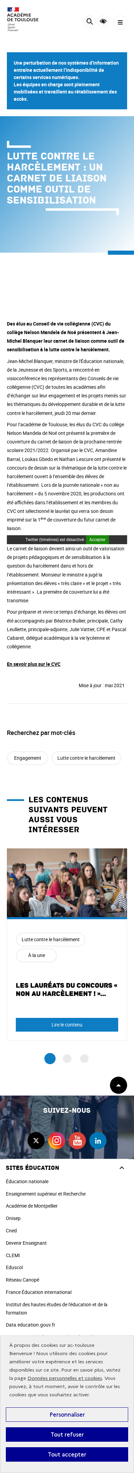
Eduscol (14, 1267)
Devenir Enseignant (26, 1243)
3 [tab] (84, 1058)
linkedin (98, 1140)
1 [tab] (50, 1058)
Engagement (27, 758)
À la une (36, 955)
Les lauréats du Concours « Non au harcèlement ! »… (66, 989)
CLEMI (13, 1255)
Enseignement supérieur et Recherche (46, 1193)
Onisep (13, 1218)
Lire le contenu (67, 1024)
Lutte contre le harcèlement (86, 758)
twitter (36, 1140)
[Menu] (120, 22)
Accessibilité (103, 21)
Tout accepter (67, 1454)
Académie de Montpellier (32, 1205)
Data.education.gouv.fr (30, 1324)
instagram (56, 1140)
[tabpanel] (67, 944)
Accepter (97, 539)
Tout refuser (67, 1434)
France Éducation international (38, 1292)
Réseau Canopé (22, 1279)
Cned (11, 1230)
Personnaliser (67, 1414)
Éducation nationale (27, 1181)
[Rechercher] (89, 22)
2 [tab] (67, 1058)
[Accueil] (26, 19)
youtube (77, 1140)
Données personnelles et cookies (64, 1378)
